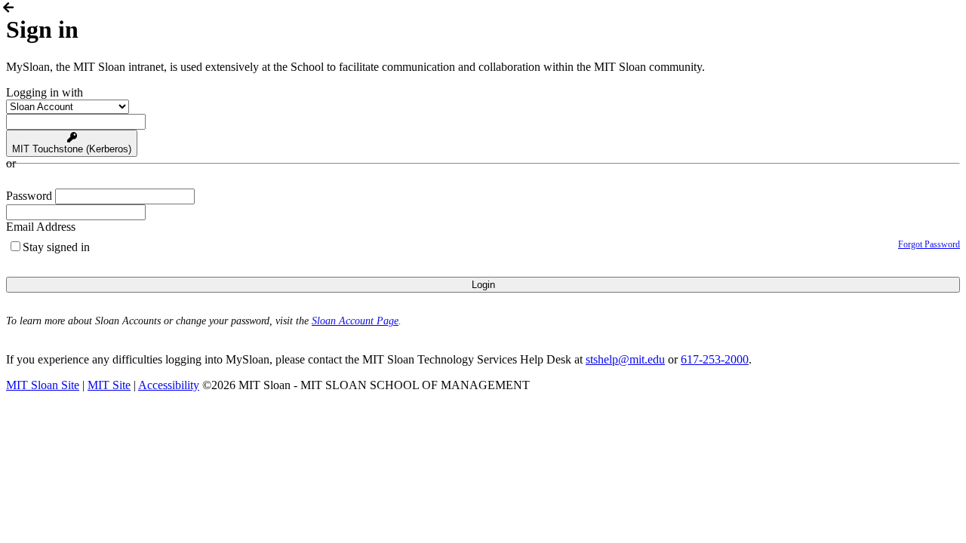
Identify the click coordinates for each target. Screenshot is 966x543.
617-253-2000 (715, 359)
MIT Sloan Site (42, 385)
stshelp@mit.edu (625, 359)
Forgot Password (929, 244)
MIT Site (109, 385)
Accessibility (168, 385)
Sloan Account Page (355, 321)
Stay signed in (56, 247)
